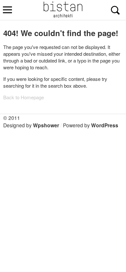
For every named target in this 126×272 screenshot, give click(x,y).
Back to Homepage (23, 97)
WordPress (104, 125)
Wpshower (46, 125)
